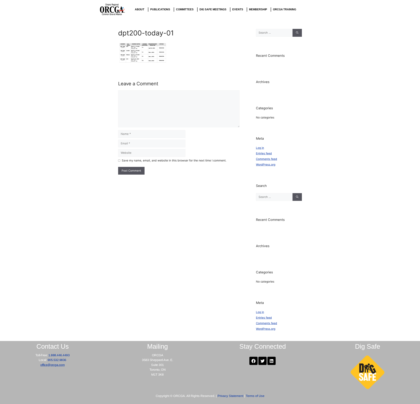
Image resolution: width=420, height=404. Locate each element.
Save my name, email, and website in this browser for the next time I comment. (174, 160)
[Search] (297, 33)
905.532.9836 (57, 360)
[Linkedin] (271, 361)
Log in (260, 147)
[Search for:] (274, 33)
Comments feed (266, 159)
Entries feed (264, 153)
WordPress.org (265, 164)
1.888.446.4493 (59, 355)
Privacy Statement (230, 396)
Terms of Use (255, 396)
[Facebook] (253, 361)
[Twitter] (262, 361)
